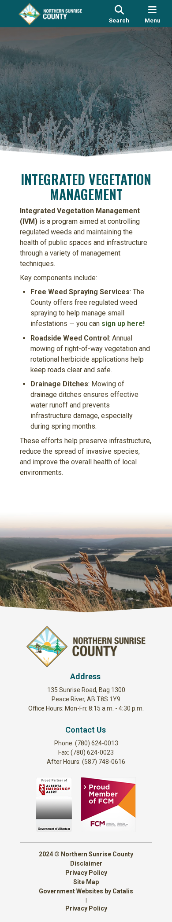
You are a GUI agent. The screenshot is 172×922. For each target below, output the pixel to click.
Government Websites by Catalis (86, 891)
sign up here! (123, 323)
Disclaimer (86, 863)
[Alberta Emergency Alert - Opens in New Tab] (54, 830)
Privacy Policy (86, 872)
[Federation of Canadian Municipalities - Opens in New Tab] (108, 830)
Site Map (86, 881)
